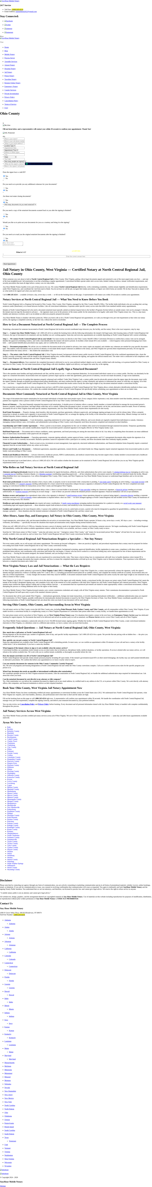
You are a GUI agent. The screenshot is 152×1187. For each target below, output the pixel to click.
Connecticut (8, 963)
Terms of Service (10, 104)
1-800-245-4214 (17, 9)
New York (8, 1102)
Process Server (9, 58)
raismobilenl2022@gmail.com (26, 11)
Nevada (7, 1088)
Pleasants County (13, 815)
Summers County (13, 837)
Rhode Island (9, 1127)
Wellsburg (10, 855)
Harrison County (13, 765)
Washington (8, 1155)
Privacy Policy (9, 97)
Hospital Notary (10, 69)
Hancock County (13, 761)
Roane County (12, 829)
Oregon (7, 1120)
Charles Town (12, 741)
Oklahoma (8, 1116)
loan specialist (85, 490)
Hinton (9, 769)
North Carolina (9, 1105)
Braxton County (13, 735)
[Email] (76, 1174)
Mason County (12, 793)
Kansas (7, 1027)
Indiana (7, 1013)
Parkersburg (11, 809)
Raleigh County (12, 825)
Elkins (9, 749)
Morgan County (12, 801)
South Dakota (9, 1134)
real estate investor (138, 482)
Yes (6, 176)
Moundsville (11, 805)
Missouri (7, 1077)
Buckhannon (11, 737)
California (7, 949)
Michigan (7, 1066)
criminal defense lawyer (122, 472)
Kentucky (7, 1034)
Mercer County (12, 795)
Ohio (6, 1112)
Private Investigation (11, 94)
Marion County (12, 787)
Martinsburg (11, 791)
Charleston (11, 743)
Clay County (11, 747)
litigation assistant (45, 474)
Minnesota (8, 1070)
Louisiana (7, 1041)
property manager (25, 484)
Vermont (7, 1148)
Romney (10, 831)
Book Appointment (9, 264)
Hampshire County (14, 759)
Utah (6, 1145)
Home (6, 47)
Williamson (11, 865)
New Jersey (8, 1095)
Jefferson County (13, 775)
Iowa (6, 1020)
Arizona (7, 934)
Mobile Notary (9, 54)
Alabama (7, 920)
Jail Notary (8, 72)
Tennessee (12, 1141)
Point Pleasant (12, 817)
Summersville (12, 839)
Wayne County (12, 849)
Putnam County (12, 823)
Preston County (12, 819)
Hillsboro (10, 767)
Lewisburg (11, 783)
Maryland (7, 1055)
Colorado (7, 956)
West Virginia (9, 1159)
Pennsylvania (9, 1123)
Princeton (10, 821)
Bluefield (10, 733)
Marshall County (13, 789)
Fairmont (10, 751)
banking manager (22, 492)
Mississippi (8, 1073)
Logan (9, 785)
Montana (7, 1080)
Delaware (7, 970)
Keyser (9, 779)
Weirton (10, 851)
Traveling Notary (10, 79)
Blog (6, 51)
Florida (6, 977)
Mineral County (12, 797)
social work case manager (133, 503)
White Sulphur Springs (15, 863)
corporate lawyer (10, 474)
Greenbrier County (13, 757)
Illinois (6, 1006)
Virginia (7, 1152)
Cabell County (12, 739)
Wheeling (10, 861)
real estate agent (105, 482)
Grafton (10, 755)
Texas (6, 1137)
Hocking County (13, 771)
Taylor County (12, 841)
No (7, 178)
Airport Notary (9, 65)
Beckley (10, 729)
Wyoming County (13, 869)
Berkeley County (13, 731)
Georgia (7, 984)
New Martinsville (13, 807)
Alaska (6, 927)
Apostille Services (10, 61)
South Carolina (9, 1130)
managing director (127, 495)
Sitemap (3, 1186)
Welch (9, 853)
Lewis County (12, 781)
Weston (9, 857)
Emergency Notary (11, 86)
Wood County (12, 867)
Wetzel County (12, 859)
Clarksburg (11, 745)
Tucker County (12, 843)
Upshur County (12, 847)
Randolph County (13, 827)
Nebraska (7, 1084)
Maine (6, 1048)
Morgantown (11, 803)
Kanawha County (13, 777)
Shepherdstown (12, 833)
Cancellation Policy (11, 101)
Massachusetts (9, 1063)
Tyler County (12, 845)
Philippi (10, 813)
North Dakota (9, 1109)
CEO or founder (26, 497)
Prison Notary (9, 76)
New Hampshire (10, 1091)
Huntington (11, 773)
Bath (9, 727)
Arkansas (7, 941)
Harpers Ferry (12, 763)
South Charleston (13, 835)
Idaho (6, 998)
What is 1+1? (21, 252)
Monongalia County (14, 799)
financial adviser (122, 490)
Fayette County (12, 753)
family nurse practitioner (70, 503)
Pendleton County (13, 811)
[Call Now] (76, 1170)
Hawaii (7, 991)
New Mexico (9, 1098)
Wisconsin (8, 1162)
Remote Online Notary (12, 83)
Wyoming (7, 1166)
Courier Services (10, 90)
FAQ (6, 108)
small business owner (74, 495)
